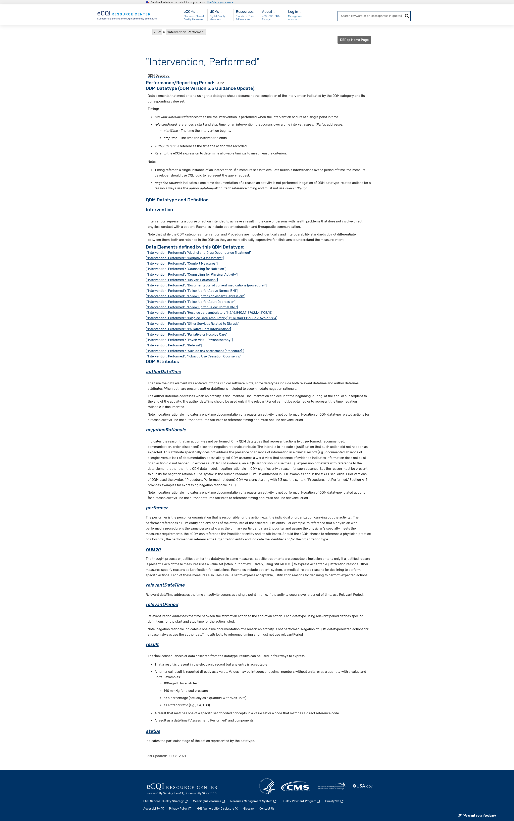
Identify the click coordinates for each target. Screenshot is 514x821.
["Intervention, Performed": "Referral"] (174, 345)
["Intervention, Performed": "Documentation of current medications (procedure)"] (206, 285)
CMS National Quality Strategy (163, 801)
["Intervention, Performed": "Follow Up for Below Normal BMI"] (192, 307)
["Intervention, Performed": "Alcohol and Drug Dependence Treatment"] (199, 253)
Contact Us (266, 808)
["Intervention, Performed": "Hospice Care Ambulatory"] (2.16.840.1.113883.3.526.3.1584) (211, 318)
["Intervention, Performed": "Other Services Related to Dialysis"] (193, 324)
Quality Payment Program (299, 801)
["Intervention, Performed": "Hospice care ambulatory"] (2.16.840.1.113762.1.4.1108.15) (209, 313)
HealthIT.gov (332, 786)
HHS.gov (267, 786)
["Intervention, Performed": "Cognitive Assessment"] (185, 258)
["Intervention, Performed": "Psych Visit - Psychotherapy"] (189, 340)
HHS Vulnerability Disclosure (215, 808)
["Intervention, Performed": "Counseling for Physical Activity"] (192, 274)
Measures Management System (251, 801)
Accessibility (151, 808)
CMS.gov (296, 786)
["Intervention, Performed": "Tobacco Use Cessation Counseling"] (194, 356)
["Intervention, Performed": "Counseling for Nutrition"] (186, 269)
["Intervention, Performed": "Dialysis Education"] (182, 280)
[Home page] (127, 14)
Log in (293, 11)
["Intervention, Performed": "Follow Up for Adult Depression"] (191, 302)
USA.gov (363, 786)
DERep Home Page (354, 40)
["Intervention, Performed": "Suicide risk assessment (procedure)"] (195, 351)
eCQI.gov (187, 789)
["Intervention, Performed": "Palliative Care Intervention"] (188, 329)
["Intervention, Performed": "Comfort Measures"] (182, 263)
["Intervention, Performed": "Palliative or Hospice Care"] (187, 334)
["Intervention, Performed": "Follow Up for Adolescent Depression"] (195, 296)
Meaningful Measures (207, 801)
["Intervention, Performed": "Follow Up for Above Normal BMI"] (192, 291)
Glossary (249, 808)
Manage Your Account (295, 18)
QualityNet (332, 801)
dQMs (214, 11)
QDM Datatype (158, 75)
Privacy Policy (178, 808)
